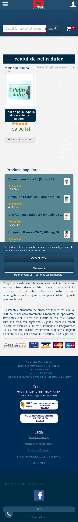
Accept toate (39, 257)
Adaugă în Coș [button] (20, 139)
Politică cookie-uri (23, 274)
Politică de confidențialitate (48, 274)
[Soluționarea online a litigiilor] (39, 422)
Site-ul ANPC (39, 463)
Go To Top (39, 509)
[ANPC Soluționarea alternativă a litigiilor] (39, 408)
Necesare (39, 268)
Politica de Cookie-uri (39, 450)
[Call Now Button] (9, 514)
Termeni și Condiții (39, 437)
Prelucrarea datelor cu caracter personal (39, 456)
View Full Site (39, 517)
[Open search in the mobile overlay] (31, 29)
